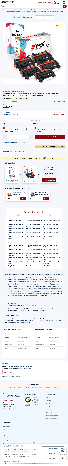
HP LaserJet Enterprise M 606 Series (32, 254)
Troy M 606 (47, 266)
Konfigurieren (53, 453)
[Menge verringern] (5, 137)
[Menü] (65, 448)
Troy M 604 (11, 266)
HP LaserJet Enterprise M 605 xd (50, 233)
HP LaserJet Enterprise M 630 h (32, 241)
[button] (50, 147)
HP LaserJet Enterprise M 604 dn (15, 225)
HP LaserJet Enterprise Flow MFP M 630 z (51, 221)
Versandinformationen (52, 415)
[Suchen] (65, 6)
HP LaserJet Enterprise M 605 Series (15, 254)
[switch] (62, 458)
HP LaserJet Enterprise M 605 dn (32, 229)
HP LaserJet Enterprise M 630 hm (15, 258)
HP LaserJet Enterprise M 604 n (32, 225)
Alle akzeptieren (53, 448)
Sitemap (5, 432)
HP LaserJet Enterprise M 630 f (50, 254)
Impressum (6, 435)
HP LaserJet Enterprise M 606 (32, 237)
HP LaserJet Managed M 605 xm (33, 262)
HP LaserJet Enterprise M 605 (15, 233)
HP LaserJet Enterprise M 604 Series (50, 250)
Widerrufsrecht (7, 441)
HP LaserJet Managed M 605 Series (16, 262)
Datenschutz (6, 438)
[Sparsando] (7, 2)
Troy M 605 (29, 266)
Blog (47, 397)
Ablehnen (53, 458)
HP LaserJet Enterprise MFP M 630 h (51, 246)
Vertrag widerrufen (8, 426)
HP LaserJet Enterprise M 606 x (50, 237)
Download (48, 400)
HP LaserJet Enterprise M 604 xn (15, 229)
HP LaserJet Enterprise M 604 (50, 225)
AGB (4, 429)
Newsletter (49, 409)
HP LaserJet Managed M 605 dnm (51, 258)
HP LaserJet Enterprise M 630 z (15, 246)
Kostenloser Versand (58, 114)
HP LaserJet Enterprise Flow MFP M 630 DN (16, 250)
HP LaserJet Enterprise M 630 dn (15, 241)
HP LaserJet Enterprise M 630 (50, 241)
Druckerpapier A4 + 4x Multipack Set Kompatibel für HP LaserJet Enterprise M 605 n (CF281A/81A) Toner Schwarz (19, 193)
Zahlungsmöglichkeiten (52, 418)
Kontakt (48, 403)
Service (48, 406)
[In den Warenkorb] (23, 198)
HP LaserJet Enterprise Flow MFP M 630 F (33, 250)
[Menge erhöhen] (31, 137)
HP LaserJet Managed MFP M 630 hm (51, 262)
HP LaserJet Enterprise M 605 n (50, 229)
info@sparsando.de (12, 408)
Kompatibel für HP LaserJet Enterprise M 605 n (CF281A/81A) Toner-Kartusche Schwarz (41, 193)
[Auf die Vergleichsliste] (57, 25)
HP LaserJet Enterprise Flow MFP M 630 (33, 221)
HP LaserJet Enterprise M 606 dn (15, 237)
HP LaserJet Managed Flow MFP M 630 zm (33, 258)
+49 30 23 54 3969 (10, 409)
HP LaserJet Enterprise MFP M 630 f (33, 246)
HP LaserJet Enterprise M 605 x (32, 233)
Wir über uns (49, 412)
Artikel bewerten (8, 372)
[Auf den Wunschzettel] (61, 25)
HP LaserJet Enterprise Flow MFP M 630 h (16, 221)
